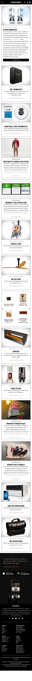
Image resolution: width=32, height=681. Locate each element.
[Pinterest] (22, 618)
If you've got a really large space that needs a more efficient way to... (16, 282)
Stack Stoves (16, 388)
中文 (17, 643)
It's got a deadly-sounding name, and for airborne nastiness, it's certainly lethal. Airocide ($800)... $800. (16, 355)
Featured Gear (16, 159)
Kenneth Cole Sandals (16, 464)
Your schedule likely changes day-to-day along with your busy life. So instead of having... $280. (16, 129)
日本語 (17, 641)
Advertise (4, 648)
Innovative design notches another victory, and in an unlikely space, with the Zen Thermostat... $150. (16, 93)
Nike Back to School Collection (16, 161)
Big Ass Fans (16, 279)
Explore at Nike (16, 175)
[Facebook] (16, 618)
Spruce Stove (16, 244)
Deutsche (18, 640)
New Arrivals (19, 626)
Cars (3, 629)
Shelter (4, 630)
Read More (12, 98)
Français (18, 639)
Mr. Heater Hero (16, 541)
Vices (3, 632)
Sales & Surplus (20, 630)
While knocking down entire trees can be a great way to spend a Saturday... (16, 246)
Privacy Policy (20, 648)
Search (24, 2)
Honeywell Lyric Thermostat (16, 126)
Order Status (5, 637)
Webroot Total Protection (16, 202)
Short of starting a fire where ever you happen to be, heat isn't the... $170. (16, 544)
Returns (4, 640)
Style (3, 628)
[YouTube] (12, 618)
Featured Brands (20, 629)
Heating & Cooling (12, 27)
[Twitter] (9, 618)
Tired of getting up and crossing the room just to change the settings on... (16, 508)
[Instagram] (19, 618)
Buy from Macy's (16, 478)
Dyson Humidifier (10, 29)
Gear (3, 626)
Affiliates (4, 649)
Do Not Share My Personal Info (20, 651)
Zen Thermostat (16, 89)
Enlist (3, 651)
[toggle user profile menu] (27, 2)
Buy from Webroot (16, 216)
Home (4, 27)
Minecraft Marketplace (16, 423)
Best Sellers (19, 628)
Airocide (16, 351)
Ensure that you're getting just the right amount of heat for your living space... (16, 391)
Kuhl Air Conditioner (16, 506)
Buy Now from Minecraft (16, 437)
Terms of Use (19, 647)
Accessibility (19, 649)
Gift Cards (19, 632)
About (3, 647)
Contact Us (5, 639)
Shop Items (20, 98)
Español (18, 637)
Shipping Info (5, 641)
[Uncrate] (16, 2)
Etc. (3, 633)
